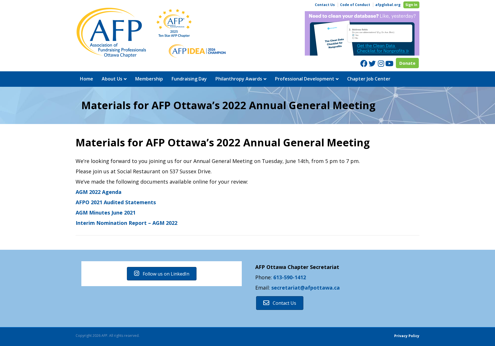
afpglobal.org (387, 5)
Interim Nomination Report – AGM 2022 (126, 222)
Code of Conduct (355, 5)
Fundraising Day (189, 79)
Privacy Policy (406, 335)
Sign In (411, 4)
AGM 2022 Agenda (98, 191)
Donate (407, 63)
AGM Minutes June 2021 (105, 212)
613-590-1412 (289, 277)
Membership (149, 79)
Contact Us (325, 5)
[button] (162, 273)
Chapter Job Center (368, 79)
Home (86, 79)
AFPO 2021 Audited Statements (116, 202)
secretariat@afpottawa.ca (305, 287)
